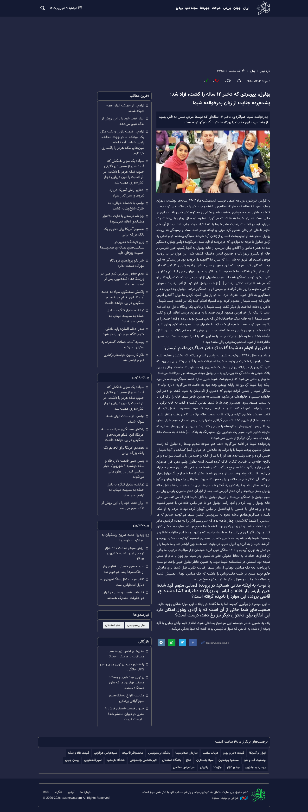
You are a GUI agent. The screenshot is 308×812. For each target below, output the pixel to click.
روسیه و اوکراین (255, 767)
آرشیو (71, 792)
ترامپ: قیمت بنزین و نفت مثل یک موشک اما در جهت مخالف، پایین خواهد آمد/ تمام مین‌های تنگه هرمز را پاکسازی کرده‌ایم (122, 142)
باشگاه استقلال (171, 760)
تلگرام (58, 792)
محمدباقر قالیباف (132, 752)
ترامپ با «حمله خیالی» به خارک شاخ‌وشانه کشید (126, 205)
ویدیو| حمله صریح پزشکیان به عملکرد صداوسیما (123, 537)
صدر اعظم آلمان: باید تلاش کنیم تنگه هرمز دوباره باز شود (123, 331)
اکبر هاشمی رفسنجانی (143, 760)
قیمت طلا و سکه (78, 752)
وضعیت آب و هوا (255, 760)
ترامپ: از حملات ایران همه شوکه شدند (125, 108)
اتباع (188, 760)
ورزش (227, 8)
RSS (46, 792)
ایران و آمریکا (257, 752)
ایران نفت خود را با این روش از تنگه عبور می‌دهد (123, 121)
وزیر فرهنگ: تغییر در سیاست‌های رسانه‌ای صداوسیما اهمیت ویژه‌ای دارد (122, 247)
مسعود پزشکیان (228, 760)
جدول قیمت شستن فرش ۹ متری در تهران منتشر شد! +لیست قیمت (124, 714)
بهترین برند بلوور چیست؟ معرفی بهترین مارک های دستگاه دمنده (126, 682)
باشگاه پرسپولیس (159, 752)
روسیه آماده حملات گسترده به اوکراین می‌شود (122, 344)
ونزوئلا (217, 767)
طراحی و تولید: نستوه (225, 798)
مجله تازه (191, 8)
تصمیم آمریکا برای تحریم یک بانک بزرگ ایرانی (123, 231)
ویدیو (179, 8)
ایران (246, 8)
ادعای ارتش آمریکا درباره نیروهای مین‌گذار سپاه (126, 192)
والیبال (204, 767)
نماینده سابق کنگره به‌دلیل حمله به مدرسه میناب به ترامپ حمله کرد (125, 316)
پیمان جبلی (72, 760)
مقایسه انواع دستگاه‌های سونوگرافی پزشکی (126, 698)
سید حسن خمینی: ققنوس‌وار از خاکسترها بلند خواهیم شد (123, 569)
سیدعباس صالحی (184, 767)
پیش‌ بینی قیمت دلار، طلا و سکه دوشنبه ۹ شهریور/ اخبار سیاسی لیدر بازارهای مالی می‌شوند (123, 469)
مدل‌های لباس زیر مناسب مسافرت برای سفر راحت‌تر (126, 654)
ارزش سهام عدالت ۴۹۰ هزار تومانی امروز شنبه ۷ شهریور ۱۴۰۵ (124, 553)
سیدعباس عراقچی (105, 752)
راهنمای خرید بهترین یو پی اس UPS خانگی (122, 667)
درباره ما (85, 792)
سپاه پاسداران (204, 760)
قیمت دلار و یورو (233, 752)
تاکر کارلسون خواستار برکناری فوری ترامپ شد (124, 357)
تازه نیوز (262, 8)
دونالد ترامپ (210, 752)
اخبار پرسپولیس (137, 625)
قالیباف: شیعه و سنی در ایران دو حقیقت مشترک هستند (123, 595)
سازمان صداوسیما (186, 752)
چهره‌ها (205, 8)
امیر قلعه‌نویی (93, 760)
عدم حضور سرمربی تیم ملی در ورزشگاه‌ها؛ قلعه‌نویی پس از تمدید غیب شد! (122, 279)
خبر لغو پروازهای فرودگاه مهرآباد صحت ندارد (126, 263)
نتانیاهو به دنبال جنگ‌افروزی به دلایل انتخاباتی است (122, 582)
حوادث (216, 8)
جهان (237, 8)
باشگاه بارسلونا (116, 760)
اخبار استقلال (113, 625)
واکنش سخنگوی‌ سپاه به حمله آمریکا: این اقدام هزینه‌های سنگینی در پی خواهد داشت (122, 297)
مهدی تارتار (233, 767)
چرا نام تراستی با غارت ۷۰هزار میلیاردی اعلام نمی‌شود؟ (123, 218)
